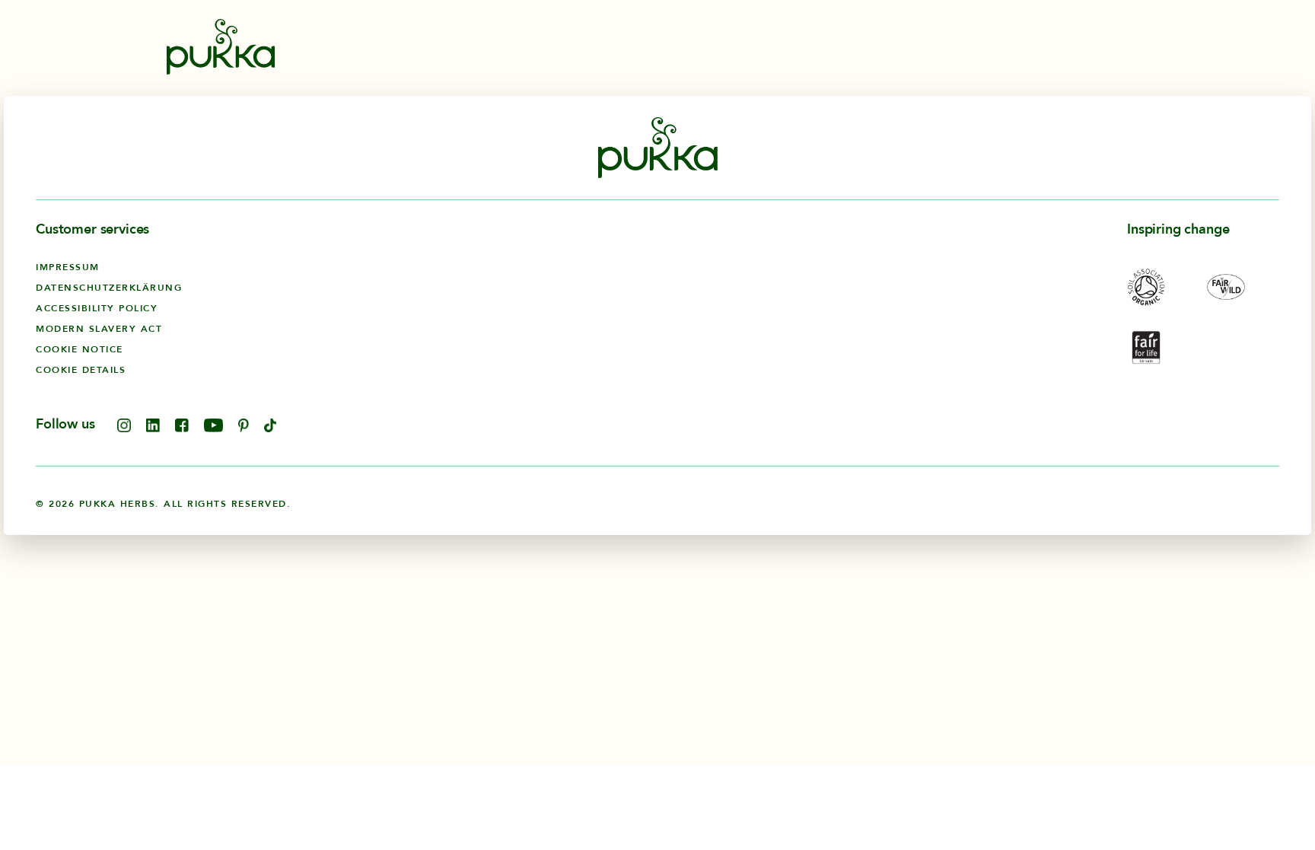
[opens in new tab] (124, 428)
